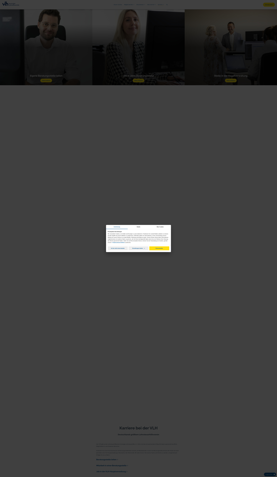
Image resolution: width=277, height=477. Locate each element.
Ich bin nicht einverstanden (118, 248)
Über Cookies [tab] (160, 226)
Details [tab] (138, 226)
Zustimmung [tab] (117, 226)
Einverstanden (159, 248)
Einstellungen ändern (137, 248)
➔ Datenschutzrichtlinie (118, 242)
